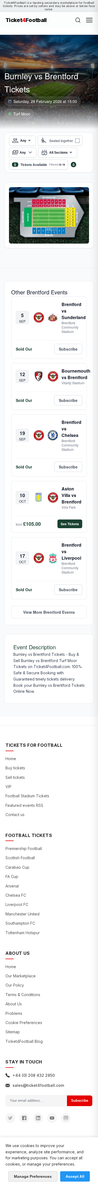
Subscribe (79, 1100)
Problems (13, 1013)
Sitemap (12, 1031)
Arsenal (12, 886)
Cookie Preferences (23, 1022)
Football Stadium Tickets (27, 796)
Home (10, 758)
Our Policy (14, 985)
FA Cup (11, 876)
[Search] (78, 20)
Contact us (14, 814)
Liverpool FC (16, 904)
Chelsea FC (15, 895)
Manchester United (22, 914)
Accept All (75, 1176)
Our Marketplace (20, 976)
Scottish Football (20, 857)
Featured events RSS (24, 805)
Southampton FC (20, 923)
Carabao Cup (17, 867)
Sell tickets (15, 777)
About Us (13, 1004)
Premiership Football (23, 848)
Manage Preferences (33, 1176)
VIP (8, 786)
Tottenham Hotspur (22, 932)
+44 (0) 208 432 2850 (34, 1075)
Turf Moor (21, 114)
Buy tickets (15, 768)
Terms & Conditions (22, 994)
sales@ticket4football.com (38, 1085)
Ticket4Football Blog (24, 1041)
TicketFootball (26, 20)
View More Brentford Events (49, 612)
